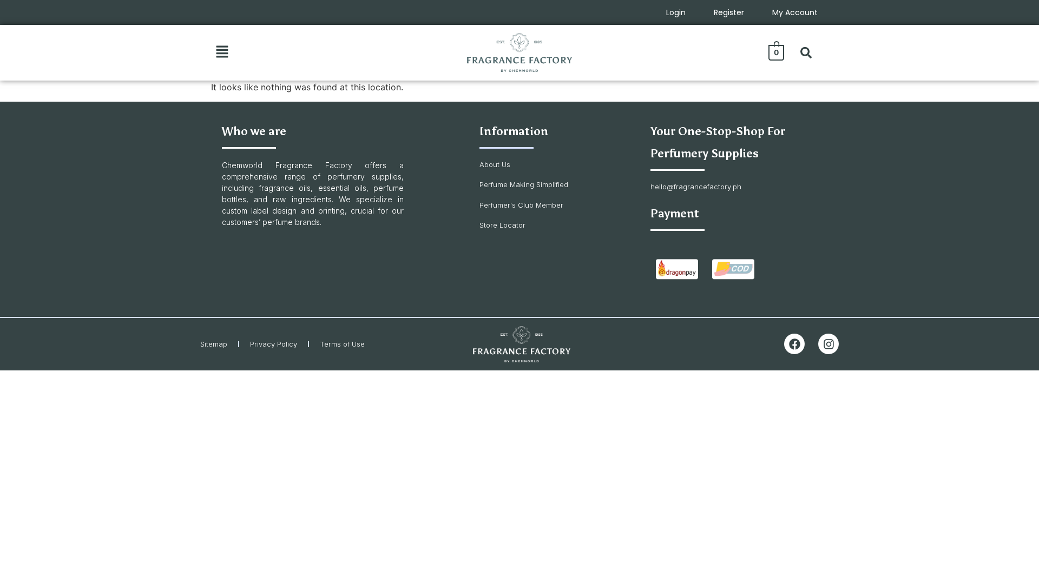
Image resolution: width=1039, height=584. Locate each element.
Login (676, 12)
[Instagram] (828, 344)
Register (729, 12)
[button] (222, 52)
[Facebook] (794, 344)
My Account (795, 12)
